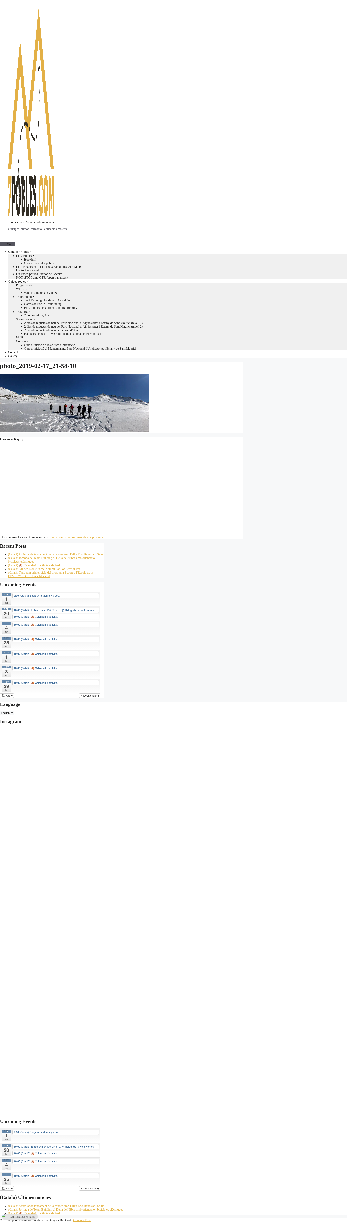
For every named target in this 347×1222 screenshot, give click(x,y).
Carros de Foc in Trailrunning (43, 304)
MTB (19, 337)
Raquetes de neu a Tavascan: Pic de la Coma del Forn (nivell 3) (64, 333)
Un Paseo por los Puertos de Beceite (39, 274)
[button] (7, 696)
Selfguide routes (18, 251)
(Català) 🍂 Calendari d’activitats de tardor (35, 565)
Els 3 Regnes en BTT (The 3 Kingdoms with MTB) (49, 266)
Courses (21, 341)
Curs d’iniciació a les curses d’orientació (49, 345)
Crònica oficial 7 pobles (39, 263)
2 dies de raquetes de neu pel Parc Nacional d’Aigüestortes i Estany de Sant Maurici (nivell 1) (83, 323)
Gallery (12, 356)
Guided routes (17, 281)
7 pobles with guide (36, 315)
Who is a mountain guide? (40, 292)
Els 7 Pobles (24, 255)
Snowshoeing (24, 319)
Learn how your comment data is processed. (77, 537)
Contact (13, 352)
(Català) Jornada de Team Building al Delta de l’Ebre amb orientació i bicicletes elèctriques (65, 1209)
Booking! (30, 259)
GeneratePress (82, 1220)
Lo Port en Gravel (27, 270)
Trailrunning (24, 296)
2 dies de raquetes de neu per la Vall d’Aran (51, 330)
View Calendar (88, 695)
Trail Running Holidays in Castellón (47, 300)
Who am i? (23, 289)
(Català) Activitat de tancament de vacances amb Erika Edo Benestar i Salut (56, 554)
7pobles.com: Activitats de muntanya (31, 222)
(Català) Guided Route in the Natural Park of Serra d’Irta (44, 569)
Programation (24, 285)
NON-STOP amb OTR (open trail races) (42, 277)
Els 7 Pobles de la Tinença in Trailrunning (50, 307)
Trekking (22, 311)
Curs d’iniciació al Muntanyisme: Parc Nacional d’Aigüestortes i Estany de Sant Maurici (80, 348)
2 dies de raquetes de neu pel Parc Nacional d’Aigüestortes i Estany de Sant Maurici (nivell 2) (83, 326)
